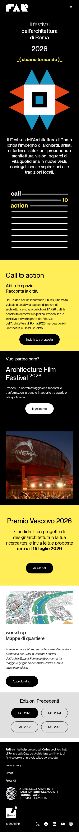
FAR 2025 (24, 713)
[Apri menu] (71, 7)
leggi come (39, 409)
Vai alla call (39, 568)
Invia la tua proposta (39, 339)
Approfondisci (22, 681)
